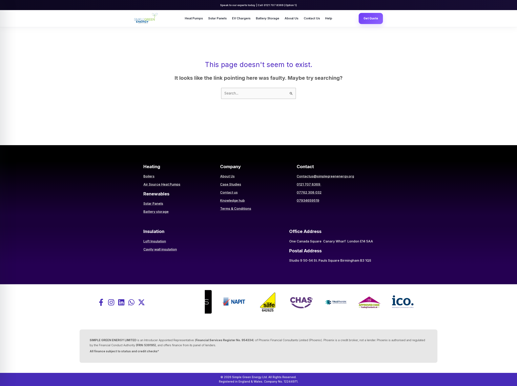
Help (328, 18)
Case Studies (230, 184)
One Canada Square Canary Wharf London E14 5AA (331, 241)
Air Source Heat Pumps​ (161, 184)
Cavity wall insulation (160, 249)
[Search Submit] (291, 93)
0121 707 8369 (309, 184)
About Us (291, 18)
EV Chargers (241, 18)
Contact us (229, 192)
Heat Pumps (194, 18)
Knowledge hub (232, 200)
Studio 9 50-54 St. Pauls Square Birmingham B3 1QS (330, 260)
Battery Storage (267, 18)
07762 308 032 (309, 192)
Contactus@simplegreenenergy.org (325, 176)
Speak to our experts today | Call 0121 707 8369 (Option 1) (258, 5)
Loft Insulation (154, 241)
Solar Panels (217, 18)
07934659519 (308, 200)
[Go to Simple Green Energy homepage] (146, 18)
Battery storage (156, 212)
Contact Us (312, 18)
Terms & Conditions (235, 209)
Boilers (148, 176)
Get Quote (371, 18)
